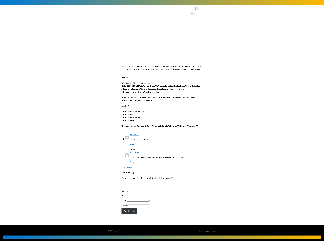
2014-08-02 (134, 135)
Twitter (201, 231)
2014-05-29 (134, 152)
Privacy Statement (209, 13)
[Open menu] (192, 13)
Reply (132, 144)
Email (124, 200)
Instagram (207, 231)
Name (124, 196)
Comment (126, 191)
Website (125, 205)
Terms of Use (207, 16)
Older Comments (128, 167)
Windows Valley (117, 13)
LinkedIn (213, 231)
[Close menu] (197, 8)
